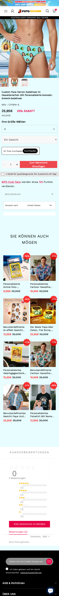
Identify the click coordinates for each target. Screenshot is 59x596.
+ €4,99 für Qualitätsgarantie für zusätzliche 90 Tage (31, 174)
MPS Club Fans (11, 181)
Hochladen (30, 151)
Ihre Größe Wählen (14, 121)
